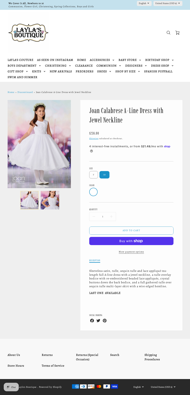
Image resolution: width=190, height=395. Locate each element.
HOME (81, 60)
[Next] (73, 144)
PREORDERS (85, 71)
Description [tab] (94, 260)
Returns (47, 355)
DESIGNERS (133, 66)
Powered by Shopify (50, 387)
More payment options (131, 251)
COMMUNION (106, 66)
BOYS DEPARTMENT (22, 66)
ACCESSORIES (100, 60)
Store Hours (16, 366)
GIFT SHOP (16, 71)
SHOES (102, 71)
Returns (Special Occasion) (87, 357)
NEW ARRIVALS (61, 71)
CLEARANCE (84, 66)
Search (114, 355)
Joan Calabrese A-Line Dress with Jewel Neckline (63, 92)
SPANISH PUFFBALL (158, 71)
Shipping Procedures (152, 357)
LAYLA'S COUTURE (20, 60)
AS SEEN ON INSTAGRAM (55, 60)
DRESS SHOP (160, 66)
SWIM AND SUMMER (22, 77)
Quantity (93, 209)
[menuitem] (20, 60)
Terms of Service (53, 366)
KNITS (36, 71)
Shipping (94, 138)
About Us (14, 355)
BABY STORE (128, 60)
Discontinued (25, 92)
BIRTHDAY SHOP (157, 60)
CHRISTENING (56, 66)
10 (104, 174)
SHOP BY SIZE (125, 71)
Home (11, 92)
